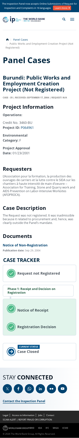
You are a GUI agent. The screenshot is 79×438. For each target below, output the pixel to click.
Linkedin (40, 388)
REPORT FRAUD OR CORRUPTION (35, 419)
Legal (5, 415)
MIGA (56, 428)
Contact (50, 415)
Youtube (62, 388)
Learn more (61, 8)
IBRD (31, 428)
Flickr (51, 388)
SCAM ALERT (9, 419)
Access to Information (23, 415)
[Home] (24, 19)
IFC (47, 428)
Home (7, 39)
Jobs (40, 415)
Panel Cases (20, 39)
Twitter (7, 388)
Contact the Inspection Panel (24, 401)
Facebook (18, 388)
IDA (40, 428)
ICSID (65, 428)
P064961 (27, 127)
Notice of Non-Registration (25, 245)
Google (29, 388)
